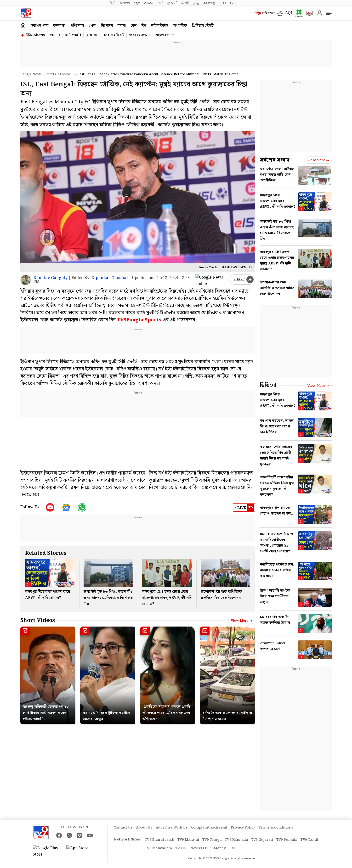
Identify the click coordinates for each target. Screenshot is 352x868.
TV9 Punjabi (286, 840)
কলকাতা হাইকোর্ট (113, 35)
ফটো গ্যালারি (73, 35)
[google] (211, 279)
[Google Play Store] (47, 851)
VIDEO (55, 35)
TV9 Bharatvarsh (159, 840)
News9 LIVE (201, 848)
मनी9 (223, 3)
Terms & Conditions (276, 827)
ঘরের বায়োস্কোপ (139, 35)
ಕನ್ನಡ (137, 3)
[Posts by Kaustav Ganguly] (25, 279)
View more (240, 620)
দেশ (133, 26)
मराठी (160, 3)
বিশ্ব (143, 26)
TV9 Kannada (236, 840)
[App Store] (80, 851)
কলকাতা (59, 26)
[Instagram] (79, 835)
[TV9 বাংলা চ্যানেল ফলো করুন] (297, 13)
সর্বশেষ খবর (39, 26)
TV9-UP (234, 3)
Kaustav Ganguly (51, 278)
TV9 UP (181, 848)
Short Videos (37, 620)
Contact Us (123, 827)
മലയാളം (209, 3)
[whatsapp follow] (82, 507)
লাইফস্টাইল (159, 26)
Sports (50, 74)
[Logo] (26, 13)
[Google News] (66, 507)
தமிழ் (196, 3)
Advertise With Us (171, 827)
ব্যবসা (122, 26)
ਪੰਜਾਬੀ (185, 3)
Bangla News (31, 74)
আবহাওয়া (92, 35)
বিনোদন (107, 26)
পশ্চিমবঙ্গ (77, 26)
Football (66, 74)
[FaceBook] (59, 835)
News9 (125, 3)
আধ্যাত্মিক (180, 26)
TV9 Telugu (212, 840)
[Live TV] (308, 13)
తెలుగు (148, 3)
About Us (144, 827)
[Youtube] (50, 507)
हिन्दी (113, 3)
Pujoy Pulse (164, 35)
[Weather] (281, 13)
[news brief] (265, 13)
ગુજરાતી (172, 3)
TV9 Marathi (188, 840)
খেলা (92, 26)
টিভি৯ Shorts (35, 35)
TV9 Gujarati (262, 840)
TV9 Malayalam (158, 848)
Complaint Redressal (209, 827)
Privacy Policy (243, 827)
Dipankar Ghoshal (109, 278)
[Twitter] (69, 835)
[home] (23, 25)
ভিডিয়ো (268, 385)
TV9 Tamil (309, 840)
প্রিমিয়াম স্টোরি (203, 26)
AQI (288, 13)
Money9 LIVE (225, 848)
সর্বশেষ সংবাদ (274, 160)
